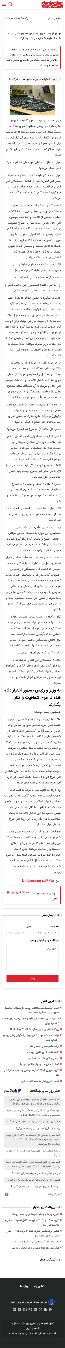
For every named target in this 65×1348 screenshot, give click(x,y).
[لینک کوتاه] (16, 893)
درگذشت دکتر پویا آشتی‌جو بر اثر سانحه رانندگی (35, 1248)
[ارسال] (13, 893)
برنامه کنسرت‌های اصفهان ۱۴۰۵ (43, 1046)
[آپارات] (19, 1310)
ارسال (33, 979)
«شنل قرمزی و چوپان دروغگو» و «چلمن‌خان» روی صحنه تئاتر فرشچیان (30, 1021)
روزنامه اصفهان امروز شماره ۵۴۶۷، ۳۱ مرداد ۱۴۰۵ (34, 1029)
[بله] (14, 1310)
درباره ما (25, 1286)
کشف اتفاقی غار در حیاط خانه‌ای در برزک (38, 1064)
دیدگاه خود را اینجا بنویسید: (43, 940)
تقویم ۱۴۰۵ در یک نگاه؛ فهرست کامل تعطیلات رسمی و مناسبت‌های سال (32, 1222)
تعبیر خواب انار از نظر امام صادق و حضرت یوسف (35, 1214)
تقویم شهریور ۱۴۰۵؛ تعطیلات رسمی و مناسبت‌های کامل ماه (31, 1072)
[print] (8, 893)
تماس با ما (39, 1286)
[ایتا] (30, 1310)
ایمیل (28, 927)
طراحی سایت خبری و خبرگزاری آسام (28, 1302)
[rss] (50, 1310)
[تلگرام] (27, 893)
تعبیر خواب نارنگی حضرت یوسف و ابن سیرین (37, 1242)
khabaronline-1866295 (38, 880)
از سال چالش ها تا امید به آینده (43, 1058)
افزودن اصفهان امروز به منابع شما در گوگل (35, 79)
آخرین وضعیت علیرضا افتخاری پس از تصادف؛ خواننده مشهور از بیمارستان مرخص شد (32, 1010)
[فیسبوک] (20, 893)
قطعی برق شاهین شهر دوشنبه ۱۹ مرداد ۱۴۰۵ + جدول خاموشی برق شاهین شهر (32, 1233)
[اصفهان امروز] (52, 4)
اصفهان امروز (32, 1328)
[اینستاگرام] (45, 1310)
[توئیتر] (23, 893)
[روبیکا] (25, 1310)
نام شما (54, 927)
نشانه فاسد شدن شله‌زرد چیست (43, 1052)
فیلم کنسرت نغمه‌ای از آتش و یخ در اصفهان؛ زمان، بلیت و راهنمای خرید (31, 1037)
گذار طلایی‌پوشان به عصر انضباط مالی (40, 1081)
